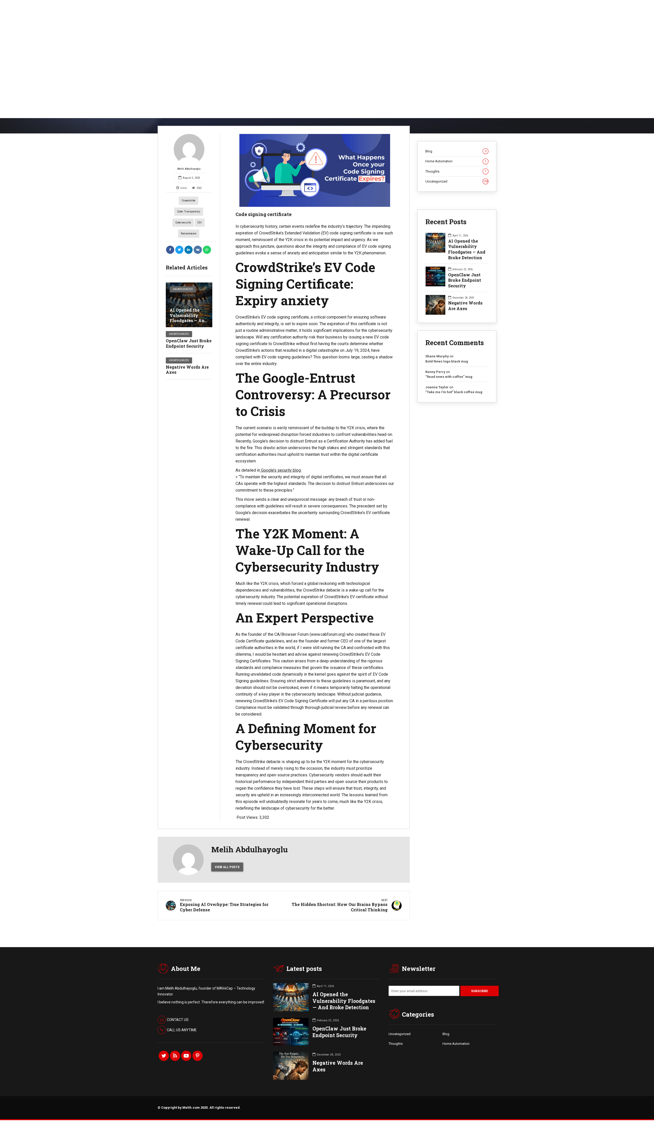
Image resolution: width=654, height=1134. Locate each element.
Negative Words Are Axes (187, 369)
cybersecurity (183, 222)
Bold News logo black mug (446, 361)
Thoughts (455, 171)
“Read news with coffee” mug (448, 377)
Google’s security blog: (280, 470)
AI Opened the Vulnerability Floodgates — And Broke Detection (188, 317)
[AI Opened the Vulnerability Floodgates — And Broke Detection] (189, 304)
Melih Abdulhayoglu (189, 169)
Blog (455, 151)
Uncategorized (183, 289)
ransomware (188, 233)
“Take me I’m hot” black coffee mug (453, 392)
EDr (199, 222)
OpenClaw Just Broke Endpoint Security (189, 343)
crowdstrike (188, 200)
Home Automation (455, 161)
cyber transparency (188, 211)
